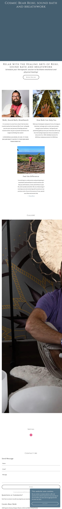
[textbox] (31, 463)
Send (31, 487)
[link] (31, 7)
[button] (31, 196)
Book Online (31, 77)
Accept (45, 503)
